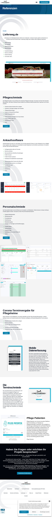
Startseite (6, 493)
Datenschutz (35, 514)
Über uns (31, 493)
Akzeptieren (23, 511)
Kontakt (26, 496)
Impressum (40, 514)
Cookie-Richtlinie (30, 514)
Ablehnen (34, 511)
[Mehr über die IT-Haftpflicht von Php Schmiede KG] (3, 513)
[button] (49, 501)
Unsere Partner (38, 493)
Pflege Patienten (36, 418)
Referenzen (46, 493)
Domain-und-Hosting (14, 493)
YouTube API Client (25, 489)
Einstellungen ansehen (44, 511)
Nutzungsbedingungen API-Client (38, 489)
